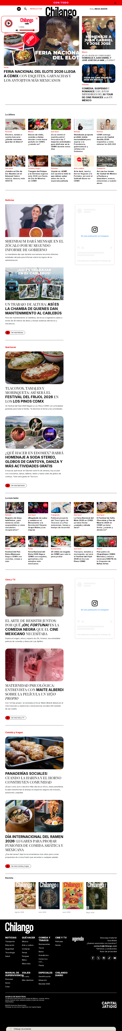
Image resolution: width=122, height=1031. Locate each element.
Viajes (26, 972)
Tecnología (10, 952)
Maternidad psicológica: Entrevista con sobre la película (34, 692)
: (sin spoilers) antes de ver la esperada (61, 176)
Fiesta (41, 965)
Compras (26, 949)
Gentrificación (45, 976)
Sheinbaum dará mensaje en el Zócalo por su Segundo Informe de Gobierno (34, 245)
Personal (8, 132)
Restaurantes (56, 549)
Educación (9, 945)
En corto (25, 976)
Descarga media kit (108, 938)
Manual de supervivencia (14, 974)
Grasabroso (44, 955)
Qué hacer (55, 132)
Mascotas (26, 963)
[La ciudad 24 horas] (49, 895)
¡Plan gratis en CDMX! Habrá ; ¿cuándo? (98, 57)
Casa (7, 986)
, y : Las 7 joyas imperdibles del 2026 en (97, 94)
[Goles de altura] (96, 895)
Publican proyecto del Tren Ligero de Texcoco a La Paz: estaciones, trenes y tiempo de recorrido (60, 523)
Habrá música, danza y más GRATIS (15, 176)
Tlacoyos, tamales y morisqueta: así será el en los (31, 395)
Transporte (101, 168)
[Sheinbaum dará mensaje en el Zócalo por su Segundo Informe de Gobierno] (34, 220)
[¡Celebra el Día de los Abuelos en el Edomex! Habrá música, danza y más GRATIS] (15, 161)
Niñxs (24, 960)
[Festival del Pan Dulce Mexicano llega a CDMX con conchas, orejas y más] (15, 541)
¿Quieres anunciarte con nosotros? (102, 943)
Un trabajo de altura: (33, 308)
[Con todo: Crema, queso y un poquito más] (25, 895)
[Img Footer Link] (78, 939)
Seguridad (9, 949)
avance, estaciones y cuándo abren (107, 177)
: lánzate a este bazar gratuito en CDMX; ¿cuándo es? (37, 139)
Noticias (77, 132)
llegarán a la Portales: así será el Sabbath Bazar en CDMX (83, 176)
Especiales (45, 972)
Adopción (43, 980)
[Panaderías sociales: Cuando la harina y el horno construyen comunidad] (34, 753)
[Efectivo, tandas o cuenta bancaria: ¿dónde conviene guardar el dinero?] (15, 124)
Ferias (6, 67)
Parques (25, 956)
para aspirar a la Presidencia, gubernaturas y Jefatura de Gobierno (83, 143)
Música (84, 52)
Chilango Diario (61, 974)
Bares (41, 951)
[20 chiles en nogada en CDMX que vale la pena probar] (61, 541)
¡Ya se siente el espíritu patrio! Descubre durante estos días (61, 142)
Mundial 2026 (44, 984)
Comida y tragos (34, 168)
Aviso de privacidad (108, 951)
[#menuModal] (19, 9)
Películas (85, 84)
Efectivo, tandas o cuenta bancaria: (14, 138)
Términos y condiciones (106, 949)
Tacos (41, 948)
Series (58, 945)
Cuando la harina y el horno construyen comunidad (33, 777)
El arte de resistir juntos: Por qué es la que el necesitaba (32, 627)
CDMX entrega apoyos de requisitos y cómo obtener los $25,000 (106, 139)
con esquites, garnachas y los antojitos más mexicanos (40, 75)
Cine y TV (10, 579)
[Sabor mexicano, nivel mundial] (72, 895)
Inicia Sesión (101, 9)
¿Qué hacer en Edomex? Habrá (34, 459)
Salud (7, 956)
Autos (7, 983)
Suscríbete (112, 940)
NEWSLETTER (36, 9)
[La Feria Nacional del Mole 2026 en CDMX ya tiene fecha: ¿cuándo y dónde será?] (84, 507)
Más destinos (28, 980)
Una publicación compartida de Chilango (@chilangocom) (99, 261)
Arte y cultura (79, 168)
